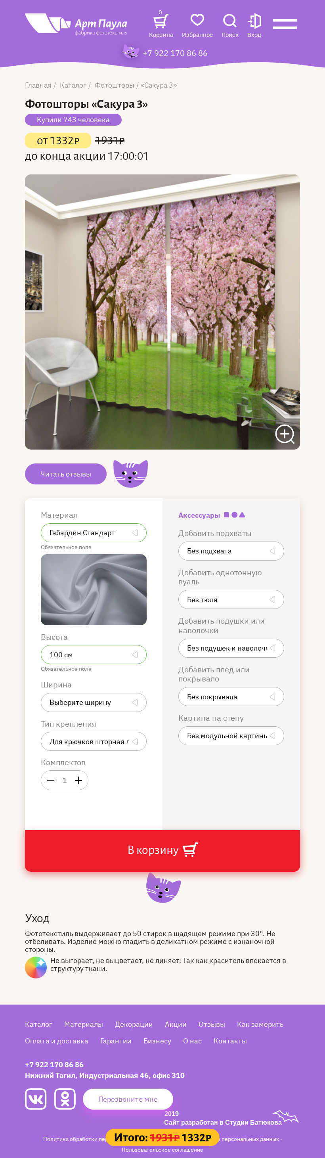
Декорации (134, 1024)
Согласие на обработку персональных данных (220, 1139)
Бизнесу (157, 1040)
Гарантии (116, 1040)
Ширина (57, 684)
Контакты (230, 1040)
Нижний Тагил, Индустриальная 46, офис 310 (105, 1075)
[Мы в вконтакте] (39, 1099)
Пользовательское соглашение (162, 1149)
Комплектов (63, 762)
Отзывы (212, 1024)
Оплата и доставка (56, 1040)
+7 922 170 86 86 (175, 53)
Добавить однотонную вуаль (220, 577)
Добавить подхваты (215, 533)
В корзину (154, 850)
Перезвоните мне (128, 1099)
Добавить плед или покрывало (214, 674)
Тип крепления (69, 724)
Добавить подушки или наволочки (221, 625)
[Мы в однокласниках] (68, 1099)
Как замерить (260, 1024)
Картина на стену (212, 718)
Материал (60, 515)
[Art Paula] (76, 28)
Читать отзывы (65, 474)
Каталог (38, 1024)
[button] (254, 26)
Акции (176, 1024)
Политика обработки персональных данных (100, 1139)
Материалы (83, 1024)
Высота (55, 637)
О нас (192, 1040)
